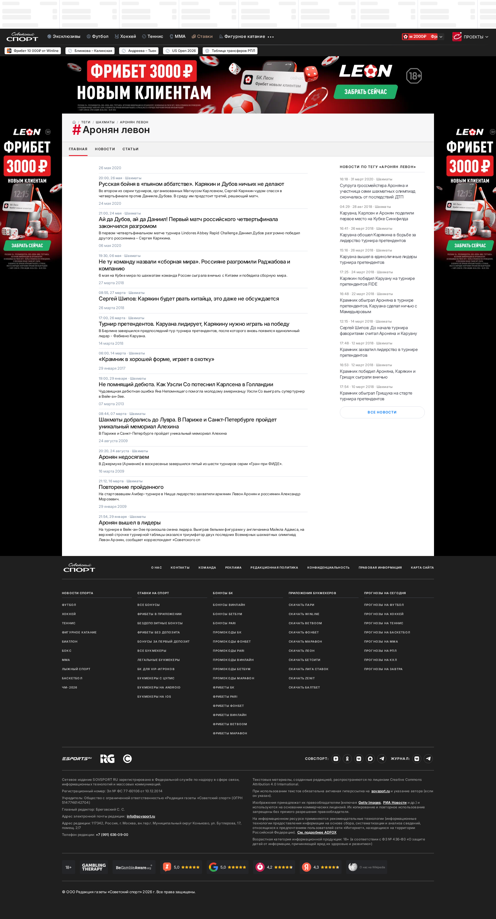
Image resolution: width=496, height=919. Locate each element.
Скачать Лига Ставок (309, 669)
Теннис (68, 623)
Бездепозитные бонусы (160, 623)
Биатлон (70, 641)
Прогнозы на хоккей (384, 614)
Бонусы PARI (224, 623)
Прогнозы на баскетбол (387, 632)
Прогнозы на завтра (383, 669)
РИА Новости (394, 802)
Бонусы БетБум (227, 614)
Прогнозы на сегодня (385, 593)
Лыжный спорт (76, 669)
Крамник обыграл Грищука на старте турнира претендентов (376, 395)
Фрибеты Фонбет (228, 705)
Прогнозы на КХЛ (380, 660)
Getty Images (370, 802)
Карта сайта (422, 567)
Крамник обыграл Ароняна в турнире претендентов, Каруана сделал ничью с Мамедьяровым (378, 305)
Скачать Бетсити (305, 660)
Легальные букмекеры (158, 660)
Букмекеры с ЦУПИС (156, 678)
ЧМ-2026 (69, 687)
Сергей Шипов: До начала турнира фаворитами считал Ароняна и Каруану (378, 330)
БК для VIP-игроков (156, 669)
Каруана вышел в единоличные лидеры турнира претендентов (378, 259)
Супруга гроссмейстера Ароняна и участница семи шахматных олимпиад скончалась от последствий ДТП (377, 191)
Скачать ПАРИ (301, 604)
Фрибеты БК (224, 687)
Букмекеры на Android (159, 687)
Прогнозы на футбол (384, 604)
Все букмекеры (151, 650)
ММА (66, 660)
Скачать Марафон (305, 641)
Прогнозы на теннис (384, 623)
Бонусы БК (223, 593)
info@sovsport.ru (141, 816)
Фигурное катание (79, 632)
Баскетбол (72, 678)
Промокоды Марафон (233, 678)
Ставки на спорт (153, 593)
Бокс (66, 650)
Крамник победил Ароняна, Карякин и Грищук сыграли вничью (377, 374)
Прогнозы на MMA (381, 641)
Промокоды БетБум (232, 669)
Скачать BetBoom (305, 623)
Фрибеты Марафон (230, 733)
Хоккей (69, 614)
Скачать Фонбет (304, 632)
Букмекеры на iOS (154, 696)
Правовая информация (380, 567)
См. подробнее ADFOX (316, 832)
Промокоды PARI (229, 650)
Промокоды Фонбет (232, 641)
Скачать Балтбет (304, 687)
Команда (207, 567)
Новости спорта (77, 593)
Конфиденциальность (328, 567)
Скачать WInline (304, 614)
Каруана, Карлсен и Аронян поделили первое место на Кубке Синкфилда (377, 215)
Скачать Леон (302, 650)
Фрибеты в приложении (159, 614)
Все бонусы (148, 604)
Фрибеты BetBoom (230, 724)
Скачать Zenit (302, 678)
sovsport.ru (380, 791)
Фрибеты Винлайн (230, 715)
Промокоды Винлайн (233, 660)
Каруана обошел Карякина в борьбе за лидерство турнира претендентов (378, 237)
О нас (156, 567)
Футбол (69, 604)
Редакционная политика (274, 567)
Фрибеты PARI (225, 696)
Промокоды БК (227, 632)
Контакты (180, 567)
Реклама (233, 567)
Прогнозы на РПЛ (380, 650)
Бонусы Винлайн (229, 604)
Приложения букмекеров (312, 593)
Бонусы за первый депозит (163, 641)
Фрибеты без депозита (158, 632)
